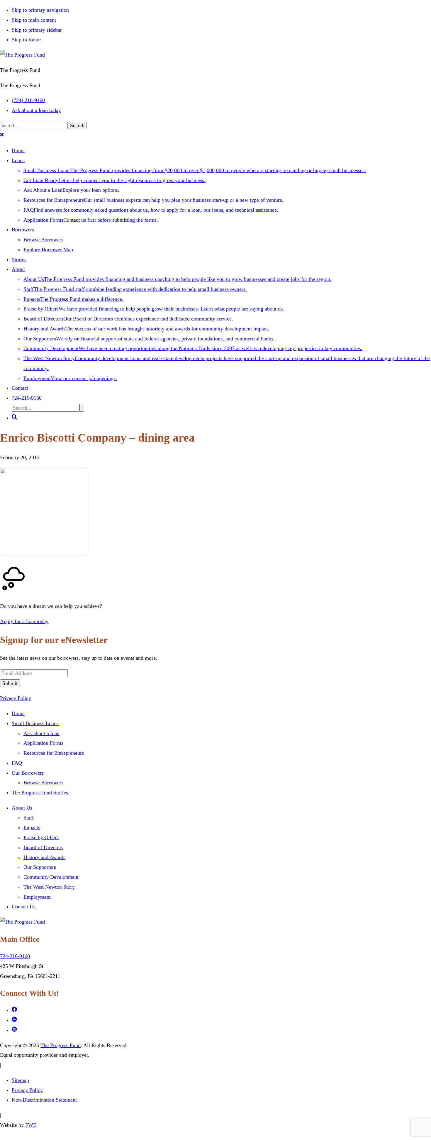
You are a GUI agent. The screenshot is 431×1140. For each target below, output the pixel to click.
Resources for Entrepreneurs (53, 753)
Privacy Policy (15, 698)
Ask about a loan (41, 733)
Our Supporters (39, 867)
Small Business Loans (35, 723)
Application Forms (43, 743)
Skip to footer (26, 40)
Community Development (51, 877)
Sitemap (20, 1080)
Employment (37, 897)
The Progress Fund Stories (40, 792)
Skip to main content (34, 20)
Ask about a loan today (36, 110)
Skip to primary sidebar (37, 30)
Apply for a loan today (24, 621)
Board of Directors (43, 847)
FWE (30, 1125)
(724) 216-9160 (28, 100)
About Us (22, 808)
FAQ (17, 763)
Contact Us (23, 907)
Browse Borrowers (43, 783)
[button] (2, 135)
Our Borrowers (28, 773)
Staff (28, 818)
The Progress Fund (60, 1045)
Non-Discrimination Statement (44, 1100)
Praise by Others (41, 837)
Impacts (31, 827)
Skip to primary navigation (40, 10)
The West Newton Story (49, 887)
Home (18, 713)
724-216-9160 (15, 956)
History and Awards (44, 857)
